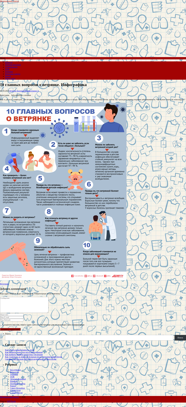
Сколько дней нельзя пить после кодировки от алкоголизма (30, 359)
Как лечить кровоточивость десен (19, 350)
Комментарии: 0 (32, 91)
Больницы (14, 372)
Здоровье (9, 72)
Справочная (15, 390)
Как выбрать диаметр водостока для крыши (24, 354)
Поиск (8, 334)
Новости (9, 62)
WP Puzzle (11, 401)
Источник (4, 284)
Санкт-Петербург (17, 388)
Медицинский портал (9, 1)
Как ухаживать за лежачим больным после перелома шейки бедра (33, 357)
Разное (8, 76)
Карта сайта (10, 78)
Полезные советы (12, 74)
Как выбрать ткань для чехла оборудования (24, 352)
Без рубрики (15, 370)
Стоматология (11, 67)
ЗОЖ (7, 69)
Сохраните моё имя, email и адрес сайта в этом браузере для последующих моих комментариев (43, 325)
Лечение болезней (13, 65)
